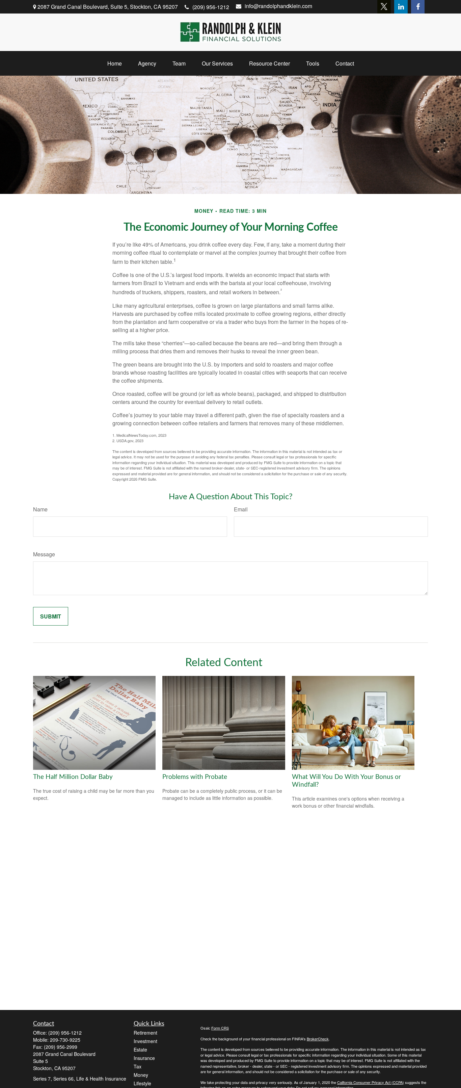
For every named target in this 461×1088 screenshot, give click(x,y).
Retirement (145, 1032)
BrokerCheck (318, 1038)
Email (241, 509)
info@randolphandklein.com (278, 6)
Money (141, 1074)
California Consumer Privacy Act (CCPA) (370, 1082)
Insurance (144, 1058)
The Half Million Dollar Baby (73, 777)
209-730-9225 (65, 1039)
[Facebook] (418, 7)
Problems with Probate (194, 777)
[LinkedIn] (401, 7)
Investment (145, 1041)
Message (44, 554)
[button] (114, 63)
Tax (137, 1066)
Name (40, 509)
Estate (140, 1049)
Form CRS (220, 1028)
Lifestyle (142, 1083)
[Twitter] (384, 7)
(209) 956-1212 (210, 7)
